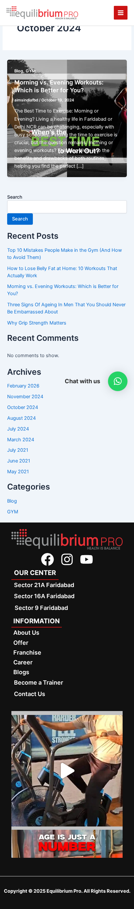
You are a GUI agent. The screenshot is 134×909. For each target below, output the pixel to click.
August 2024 (21, 418)
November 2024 (25, 397)
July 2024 (18, 429)
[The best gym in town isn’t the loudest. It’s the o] (67, 770)
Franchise (27, 652)
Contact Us (29, 693)
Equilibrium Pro (64, 891)
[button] (117, 381)
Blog (18, 70)
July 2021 (17, 450)
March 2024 (20, 440)
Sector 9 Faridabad (41, 607)
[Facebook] (47, 559)
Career (23, 662)
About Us (26, 632)
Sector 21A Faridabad (44, 585)
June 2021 (18, 461)
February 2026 (23, 386)
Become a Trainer (38, 682)
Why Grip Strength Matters (36, 323)
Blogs (21, 672)
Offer (20, 642)
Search (14, 197)
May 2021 (18, 472)
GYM (31, 70)
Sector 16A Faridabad (44, 596)
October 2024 (22, 407)
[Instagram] (67, 559)
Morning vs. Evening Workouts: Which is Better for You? (58, 86)
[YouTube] (86, 559)
